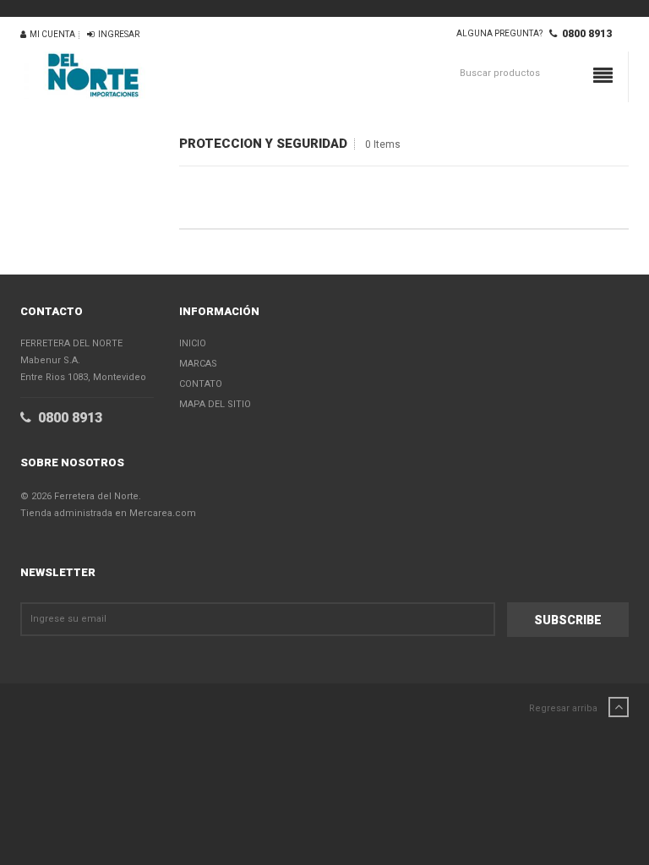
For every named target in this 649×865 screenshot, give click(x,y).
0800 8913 (584, 34)
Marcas (198, 363)
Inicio (192, 343)
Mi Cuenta (50, 34)
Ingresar (117, 34)
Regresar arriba (564, 708)
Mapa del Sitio (215, 404)
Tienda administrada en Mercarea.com (108, 513)
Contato (200, 383)
